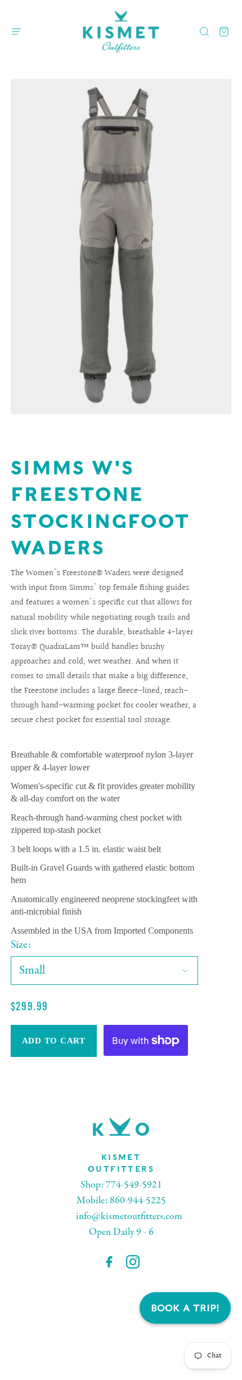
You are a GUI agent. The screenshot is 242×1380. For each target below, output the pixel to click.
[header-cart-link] (224, 31)
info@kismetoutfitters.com (129, 1216)
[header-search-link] (204, 31)
